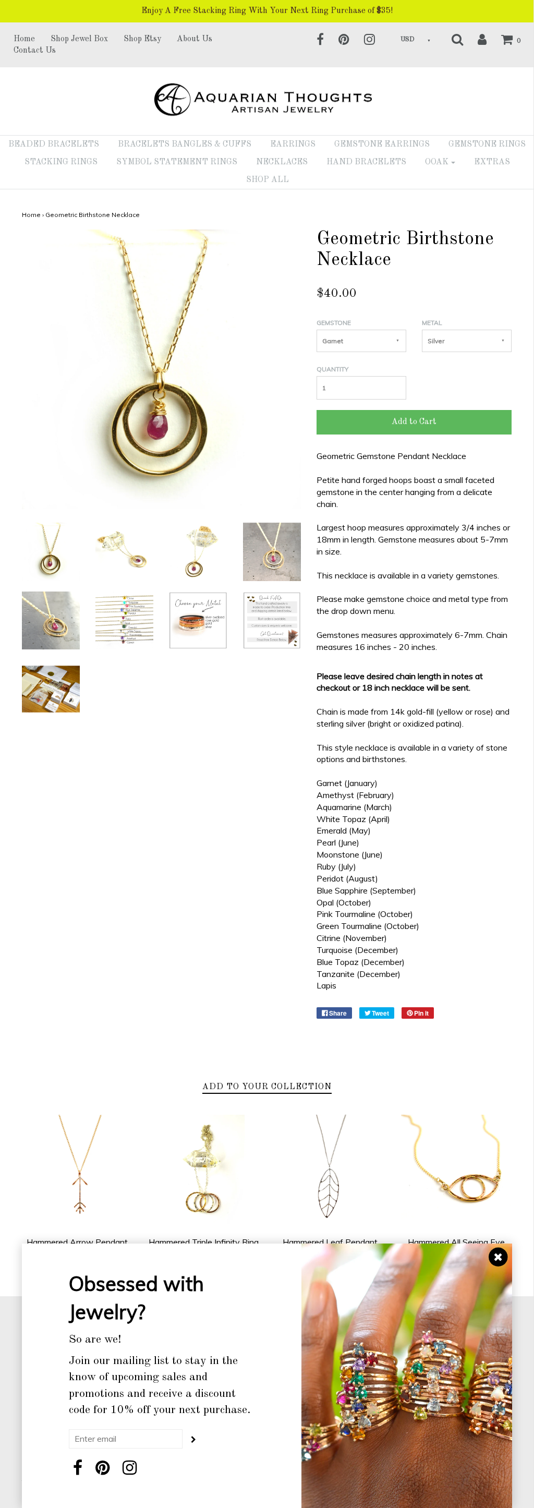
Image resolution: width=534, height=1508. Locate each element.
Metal (432, 323)
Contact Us (35, 50)
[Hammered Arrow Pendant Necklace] (77, 1170)
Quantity (332, 369)
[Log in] (476, 39)
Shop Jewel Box (79, 39)
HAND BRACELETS (366, 162)
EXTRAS (492, 162)
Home (24, 39)
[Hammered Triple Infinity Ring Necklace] (203, 1170)
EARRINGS (292, 144)
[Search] (451, 39)
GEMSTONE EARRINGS (382, 144)
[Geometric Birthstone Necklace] (51, 551)
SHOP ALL (267, 180)
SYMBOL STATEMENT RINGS (176, 162)
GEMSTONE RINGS (487, 144)
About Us (194, 39)
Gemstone (334, 323)
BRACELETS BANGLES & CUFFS (184, 144)
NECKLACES (282, 162)
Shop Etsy (142, 39)
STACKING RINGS (61, 162)
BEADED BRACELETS (53, 144)
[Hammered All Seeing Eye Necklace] (456, 1170)
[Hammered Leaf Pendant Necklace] (330, 1170)
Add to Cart (414, 422)
